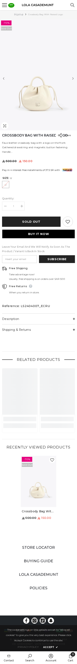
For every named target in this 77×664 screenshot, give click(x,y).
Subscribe (57, 259)
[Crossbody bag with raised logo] (38, 481)
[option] (38, 74)
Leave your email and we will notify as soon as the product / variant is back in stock (36, 249)
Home (18, 14)
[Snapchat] (51, 621)
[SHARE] (59, 135)
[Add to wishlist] (68, 222)
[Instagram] (34, 621)
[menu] (4, 5)
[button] (3, 78)
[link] (19, 419)
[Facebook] (26, 621)
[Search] (72, 5)
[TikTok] (43, 621)
